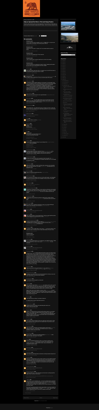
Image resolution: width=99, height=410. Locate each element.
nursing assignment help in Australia (50, 221)
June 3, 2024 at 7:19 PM (30, 281)
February (65, 133)
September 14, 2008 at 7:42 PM (31, 60)
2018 (63, 63)
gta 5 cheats (39, 119)
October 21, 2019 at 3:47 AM (31, 91)
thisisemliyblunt (29, 196)
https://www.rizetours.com (30, 341)
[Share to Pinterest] (46, 35)
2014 (63, 69)
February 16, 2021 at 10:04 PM (31, 154)
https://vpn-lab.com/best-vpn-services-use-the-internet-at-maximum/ (43, 76)
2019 (63, 62)
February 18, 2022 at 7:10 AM (31, 168)
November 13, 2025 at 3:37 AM (31, 350)
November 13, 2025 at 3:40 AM (31, 355)
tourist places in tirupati (30, 252)
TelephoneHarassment (50, 94)
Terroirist (28, 69)
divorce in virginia (48, 269)
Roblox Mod (53, 327)
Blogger (51, 407)
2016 (63, 66)
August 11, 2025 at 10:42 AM (31, 337)
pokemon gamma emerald (31, 322)
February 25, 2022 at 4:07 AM (31, 173)
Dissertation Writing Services (31, 179)
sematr (27, 339)
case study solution (47, 151)
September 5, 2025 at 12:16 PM (31, 345)
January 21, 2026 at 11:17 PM (31, 364)
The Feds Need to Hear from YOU (67, 111)
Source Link (46, 216)
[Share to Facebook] (44, 35)
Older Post (55, 397)
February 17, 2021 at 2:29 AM (31, 161)
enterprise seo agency (30, 144)
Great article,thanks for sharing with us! (32, 184)
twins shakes (28, 98)
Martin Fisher (28, 203)
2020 (63, 60)
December (65, 80)
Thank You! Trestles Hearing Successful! (67, 92)
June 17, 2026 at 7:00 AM (30, 390)
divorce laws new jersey (40, 269)
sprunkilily (28, 319)
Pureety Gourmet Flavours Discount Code (36, 198)
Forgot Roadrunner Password (35, 191)
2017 (63, 65)
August (64, 124)
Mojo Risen (65, 102)
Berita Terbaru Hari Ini (30, 272)
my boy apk (38, 313)
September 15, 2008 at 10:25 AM (31, 66)
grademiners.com (44, 166)
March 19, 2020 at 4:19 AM (30, 103)
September (65, 85)
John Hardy (28, 239)
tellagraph (28, 283)
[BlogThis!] (42, 35)
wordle (45, 228)
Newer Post (26, 397)
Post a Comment (28, 392)
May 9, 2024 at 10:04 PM (30, 276)
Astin (27, 118)
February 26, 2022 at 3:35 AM (31, 180)
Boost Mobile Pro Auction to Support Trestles (67, 99)
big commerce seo (29, 145)
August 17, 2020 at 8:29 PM (31, 121)
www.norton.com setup (30, 99)
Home (41, 397)
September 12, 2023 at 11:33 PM (31, 249)
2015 (63, 68)
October (64, 83)
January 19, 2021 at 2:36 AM (31, 147)
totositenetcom (29, 278)
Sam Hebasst (28, 163)
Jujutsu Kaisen (48, 290)
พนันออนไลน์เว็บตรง (29, 235)
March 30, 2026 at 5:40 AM (30, 377)
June (64, 127)
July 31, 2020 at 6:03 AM (30, 116)
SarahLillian (28, 266)
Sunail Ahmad (29, 326)
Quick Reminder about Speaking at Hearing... (67, 118)
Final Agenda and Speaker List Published (67, 95)
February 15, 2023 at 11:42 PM (31, 231)
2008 (63, 79)
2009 (63, 77)
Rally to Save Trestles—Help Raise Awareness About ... (67, 121)
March (64, 132)
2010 (63, 76)
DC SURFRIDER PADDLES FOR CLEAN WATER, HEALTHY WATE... (67, 115)
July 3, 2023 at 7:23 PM (30, 237)
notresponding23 (29, 105)
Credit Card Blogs (45, 172)
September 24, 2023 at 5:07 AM (31, 264)
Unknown (28, 140)
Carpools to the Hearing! (67, 96)
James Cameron (29, 93)
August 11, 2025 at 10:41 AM (31, 331)
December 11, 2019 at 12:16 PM (31, 96)
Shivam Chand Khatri (30, 366)
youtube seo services (30, 146)
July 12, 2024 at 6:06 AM (30, 294)
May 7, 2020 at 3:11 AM (30, 111)
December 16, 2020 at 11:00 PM (31, 129)
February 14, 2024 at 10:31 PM (31, 270)
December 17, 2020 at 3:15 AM (31, 138)
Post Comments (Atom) (43, 400)
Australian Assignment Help (31, 220)
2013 (63, 71)
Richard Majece (29, 75)
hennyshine (28, 227)
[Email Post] (39, 35)
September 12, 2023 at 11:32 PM (31, 244)
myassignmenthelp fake (30, 137)
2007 (63, 137)
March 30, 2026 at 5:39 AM (30, 369)
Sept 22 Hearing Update (67, 100)
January (64, 135)
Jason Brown (28, 347)
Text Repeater (45, 388)
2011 (63, 74)
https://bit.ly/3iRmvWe (45, 205)
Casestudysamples (29, 149)
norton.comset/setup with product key (48, 101)
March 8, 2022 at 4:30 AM (30, 185)
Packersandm (28, 251)
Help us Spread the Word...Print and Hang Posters (67, 108)
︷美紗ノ (27, 379)
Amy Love (28, 209)
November (65, 82)
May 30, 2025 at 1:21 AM (30, 324)
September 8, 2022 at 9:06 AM (31, 225)
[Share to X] (43, 35)
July (64, 125)
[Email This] (41, 35)
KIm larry (28, 123)
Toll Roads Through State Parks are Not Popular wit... (67, 104)
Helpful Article (28, 113)
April (64, 130)
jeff (27, 131)
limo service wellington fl (46, 241)
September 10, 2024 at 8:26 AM (31, 307)
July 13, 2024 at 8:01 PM (30, 301)
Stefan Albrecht (29, 81)
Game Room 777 (48, 334)
